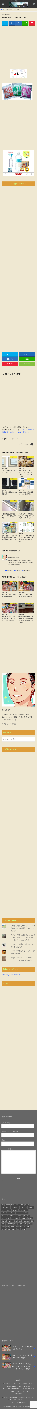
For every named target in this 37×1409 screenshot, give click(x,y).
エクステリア (15, 1207)
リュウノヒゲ (15, 1218)
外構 (3, 1224)
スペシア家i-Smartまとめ (18, 1402)
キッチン (30, 1207)
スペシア (6, 710)
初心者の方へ (18, 1393)
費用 (9, 1229)
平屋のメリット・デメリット (12, 1383)
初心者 (20, 1221)
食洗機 (23, 1229)
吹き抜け (26, 1221)
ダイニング (5, 1215)
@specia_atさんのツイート (12, 975)
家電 (25, 1224)
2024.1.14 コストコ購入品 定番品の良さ (23, 1348)
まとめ (27, 1205)
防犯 (18, 1229)
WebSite (9, 570)
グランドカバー (6, 1210)
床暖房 (30, 1224)
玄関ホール (19, 1226)
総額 (28, 1226)
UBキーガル (14, 1205)
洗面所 (12, 1226)
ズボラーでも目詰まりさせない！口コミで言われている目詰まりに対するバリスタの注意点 (23, 937)
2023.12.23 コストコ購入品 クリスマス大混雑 (23, 1356)
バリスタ (26, 1215)
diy (3, 1205)
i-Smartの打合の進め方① (10, 1397)
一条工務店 (23, 1218)
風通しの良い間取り (24, 1386)
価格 (10, 1221)
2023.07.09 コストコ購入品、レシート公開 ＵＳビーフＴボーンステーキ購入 (22, 1366)
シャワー (25, 1213)
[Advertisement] (18, 46)
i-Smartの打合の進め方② (26, 1397)
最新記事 (11, 1391)
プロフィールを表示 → (10, 724)
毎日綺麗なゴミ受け (28, 1388)
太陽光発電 (9, 1224)
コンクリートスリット (8, 1213)
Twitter (18, 570)
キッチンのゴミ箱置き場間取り (11, 1388)
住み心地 (4, 1221)
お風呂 (21, 1205)
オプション (23, 1207)
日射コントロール (27, 1383)
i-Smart (8, 1205)
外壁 (32, 1221)
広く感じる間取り (11, 1386)
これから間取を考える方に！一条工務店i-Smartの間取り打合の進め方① (23, 928)
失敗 (15, 1224)
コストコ (15, 1210)
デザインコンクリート (16, 1215)
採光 (7, 1226)
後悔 (3, 1226)
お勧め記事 (19, 1380)
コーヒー (18, 1213)
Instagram (27, 570)
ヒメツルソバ (5, 1218)
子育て (20, 1224)
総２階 (4, 1229)
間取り (14, 1229)
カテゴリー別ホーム (22, 1391)
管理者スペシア (14, 557)
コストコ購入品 (23, 1210)
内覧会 (15, 1221)
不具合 (30, 1218)
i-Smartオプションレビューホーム (18, 1400)
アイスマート (5, 1207)
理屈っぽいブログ (17, 1406)
